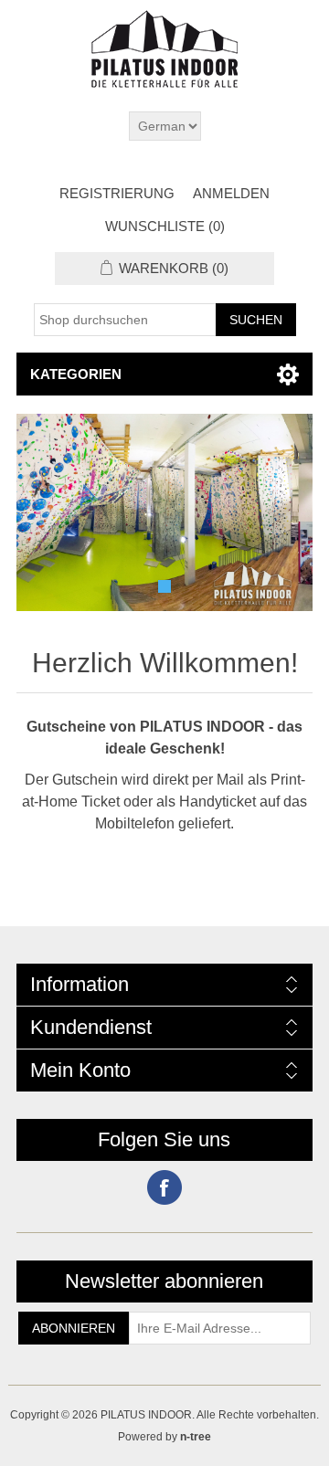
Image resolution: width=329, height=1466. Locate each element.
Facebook (164, 1187)
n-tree (195, 1436)
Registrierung (117, 193)
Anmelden (231, 193)
